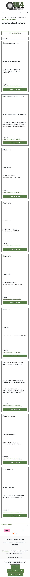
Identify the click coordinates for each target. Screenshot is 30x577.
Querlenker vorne (8, 487)
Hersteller (15, 544)
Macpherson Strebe (9, 434)
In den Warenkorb (15, 89)
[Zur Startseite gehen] (15, 6)
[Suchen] (20, 12)
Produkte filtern (16, 33)
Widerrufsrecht (20, 542)
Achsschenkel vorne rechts (11, 61)
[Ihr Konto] (23, 12)
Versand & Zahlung (18, 539)
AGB (13, 542)
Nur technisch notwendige (15, 571)
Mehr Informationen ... (15, 564)
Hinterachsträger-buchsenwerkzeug (14, 114)
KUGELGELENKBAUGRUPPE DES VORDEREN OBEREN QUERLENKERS (14, 381)
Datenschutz (7, 542)
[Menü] (3, 12)
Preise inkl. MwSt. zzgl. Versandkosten (12, 86)
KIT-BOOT (6, 327)
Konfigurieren (15, 567)
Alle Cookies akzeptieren (15, 574)
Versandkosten (6, 551)
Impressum (8, 539)
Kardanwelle (7, 167)
